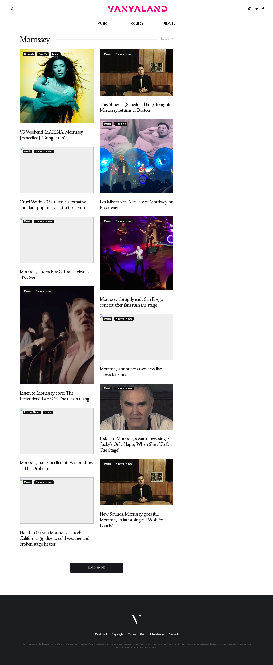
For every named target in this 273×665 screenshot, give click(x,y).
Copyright (118, 634)
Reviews (121, 123)
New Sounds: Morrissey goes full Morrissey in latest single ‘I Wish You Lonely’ (133, 519)
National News (44, 151)
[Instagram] (249, 8)
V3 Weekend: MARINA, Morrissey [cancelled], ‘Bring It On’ (51, 135)
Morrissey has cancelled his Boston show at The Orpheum (56, 465)
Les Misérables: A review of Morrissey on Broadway (136, 204)
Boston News (32, 412)
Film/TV (169, 23)
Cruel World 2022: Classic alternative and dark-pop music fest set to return (53, 204)
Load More (96, 567)
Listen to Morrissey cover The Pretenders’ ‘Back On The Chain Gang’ (55, 396)
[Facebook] (263, 8)
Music (102, 23)
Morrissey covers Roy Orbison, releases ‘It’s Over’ (54, 274)
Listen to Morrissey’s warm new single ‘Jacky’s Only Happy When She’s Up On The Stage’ (136, 444)
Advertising (156, 634)
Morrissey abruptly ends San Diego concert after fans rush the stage (131, 302)
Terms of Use (136, 634)
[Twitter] (256, 8)
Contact (173, 634)
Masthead (101, 634)
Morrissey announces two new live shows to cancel (131, 371)
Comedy (137, 23)
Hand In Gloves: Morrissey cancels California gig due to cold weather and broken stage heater (55, 538)
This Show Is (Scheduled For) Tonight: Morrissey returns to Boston (135, 107)
